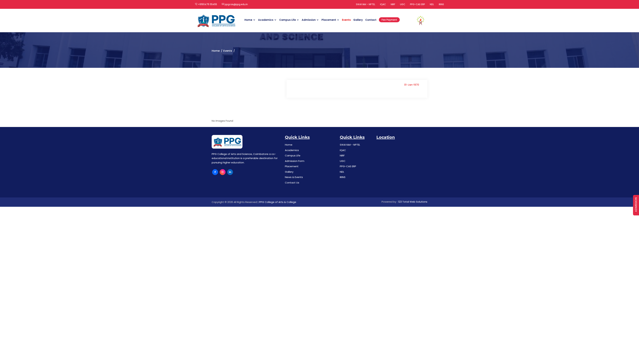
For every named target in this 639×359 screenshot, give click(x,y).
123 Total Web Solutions (412, 201)
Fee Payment (389, 19)
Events (346, 20)
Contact (370, 20)
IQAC (383, 4)
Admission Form (294, 161)
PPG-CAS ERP (417, 4)
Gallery (358, 20)
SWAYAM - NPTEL (365, 4)
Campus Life (287, 20)
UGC (402, 4)
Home (248, 20)
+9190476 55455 (207, 4)
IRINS (441, 4)
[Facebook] (215, 172)
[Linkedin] (230, 172)
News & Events (294, 177)
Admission (309, 20)
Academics (265, 20)
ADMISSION (636, 204)
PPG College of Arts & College (277, 202)
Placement (328, 20)
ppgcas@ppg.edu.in (236, 4)
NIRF (393, 4)
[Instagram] (222, 172)
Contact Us (292, 182)
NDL (432, 4)
